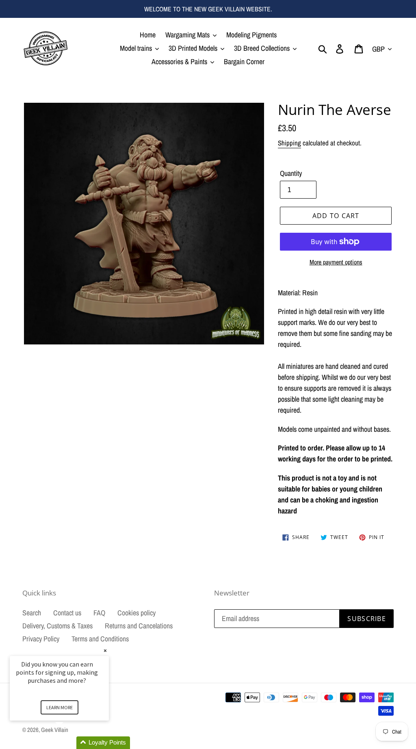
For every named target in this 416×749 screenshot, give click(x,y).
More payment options (336, 262)
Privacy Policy (40, 639)
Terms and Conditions (100, 639)
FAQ (99, 613)
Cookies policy (136, 613)
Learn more (59, 707)
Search (31, 613)
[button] (69, 742)
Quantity (291, 173)
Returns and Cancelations (139, 626)
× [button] (105, 650)
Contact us (67, 613)
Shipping (289, 142)
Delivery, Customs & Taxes (57, 626)
